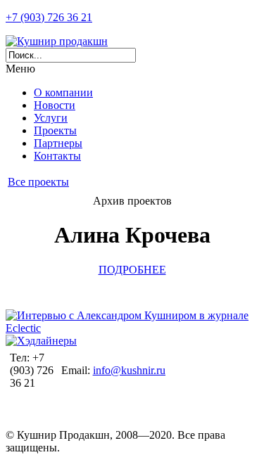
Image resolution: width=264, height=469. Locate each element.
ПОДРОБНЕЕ (132, 270)
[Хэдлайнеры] (41, 341)
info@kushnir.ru (129, 370)
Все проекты (38, 182)
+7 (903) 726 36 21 (49, 17)
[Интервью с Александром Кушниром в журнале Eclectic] (132, 328)
